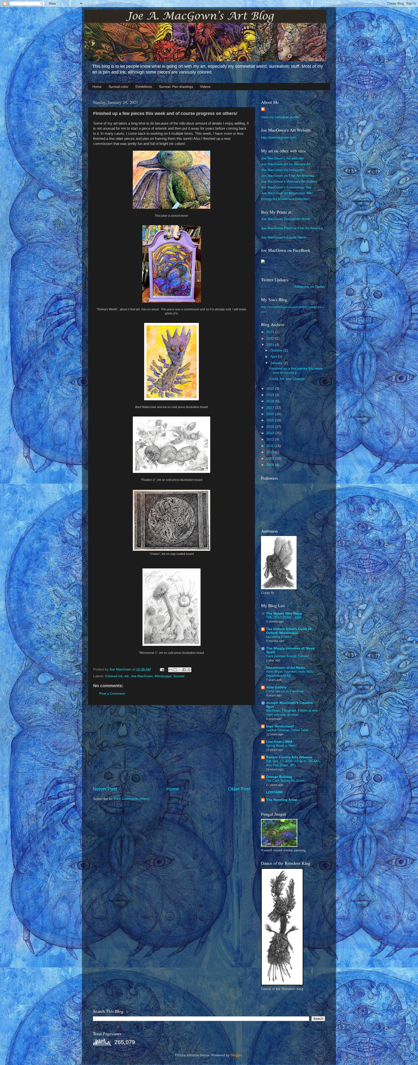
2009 (270, 458)
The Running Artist (281, 800)
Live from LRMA (279, 742)
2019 (270, 395)
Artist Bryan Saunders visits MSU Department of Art (290, 674)
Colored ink (114, 676)
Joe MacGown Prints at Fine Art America (292, 228)
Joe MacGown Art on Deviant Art (286, 164)
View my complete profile (280, 117)
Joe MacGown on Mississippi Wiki (287, 193)
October (277, 350)
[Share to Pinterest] (189, 669)
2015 (270, 420)
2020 (270, 388)
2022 (270, 338)
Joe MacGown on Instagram (282, 170)
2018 (270, 401)
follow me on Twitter (310, 287)
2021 (270, 345)
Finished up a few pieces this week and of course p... (295, 370)
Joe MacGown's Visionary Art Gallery (289, 181)
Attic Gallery (276, 687)
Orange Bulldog (279, 777)
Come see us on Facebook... (286, 691)
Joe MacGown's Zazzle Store (283, 237)
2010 (270, 452)
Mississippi (163, 676)
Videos (205, 87)
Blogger (236, 1055)
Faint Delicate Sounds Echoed (287, 656)
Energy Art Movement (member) (285, 199)
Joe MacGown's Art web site (282, 158)
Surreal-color (118, 87)
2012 (270, 439)
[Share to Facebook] (184, 669)
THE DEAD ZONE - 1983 (283, 617)
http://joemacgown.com (279, 137)
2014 (270, 427)
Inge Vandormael (280, 726)
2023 (270, 332)
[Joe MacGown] (263, 262)
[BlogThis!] (175, 669)
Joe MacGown (142, 676)
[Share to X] (179, 669)
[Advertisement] (171, 745)
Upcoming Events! (279, 637)
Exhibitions (143, 87)
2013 (270, 433)
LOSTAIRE (274, 792)
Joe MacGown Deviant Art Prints (285, 219)
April (274, 356)
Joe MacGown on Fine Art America (287, 176)
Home (97, 87)
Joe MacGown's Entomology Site (286, 187)
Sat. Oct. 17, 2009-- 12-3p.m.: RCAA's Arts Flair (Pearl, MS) (293, 763)
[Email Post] (161, 669)
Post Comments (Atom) (132, 799)
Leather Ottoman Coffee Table (287, 730)
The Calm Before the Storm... (286, 780)
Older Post (239, 788)
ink (127, 676)
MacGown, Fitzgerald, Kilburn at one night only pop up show (291, 712)
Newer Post (105, 788)
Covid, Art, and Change (287, 379)
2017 (270, 408)
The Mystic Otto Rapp (284, 613)
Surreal (178, 676)
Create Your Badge (272, 267)
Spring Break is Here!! (281, 745)
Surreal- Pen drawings (176, 87)
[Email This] (170, 669)
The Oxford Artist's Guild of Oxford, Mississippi (288, 631)
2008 (270, 465)
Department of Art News (285, 668)
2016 (270, 414)
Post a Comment (112, 693)
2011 (270, 446)
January (277, 363)
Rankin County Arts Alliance (289, 757)
